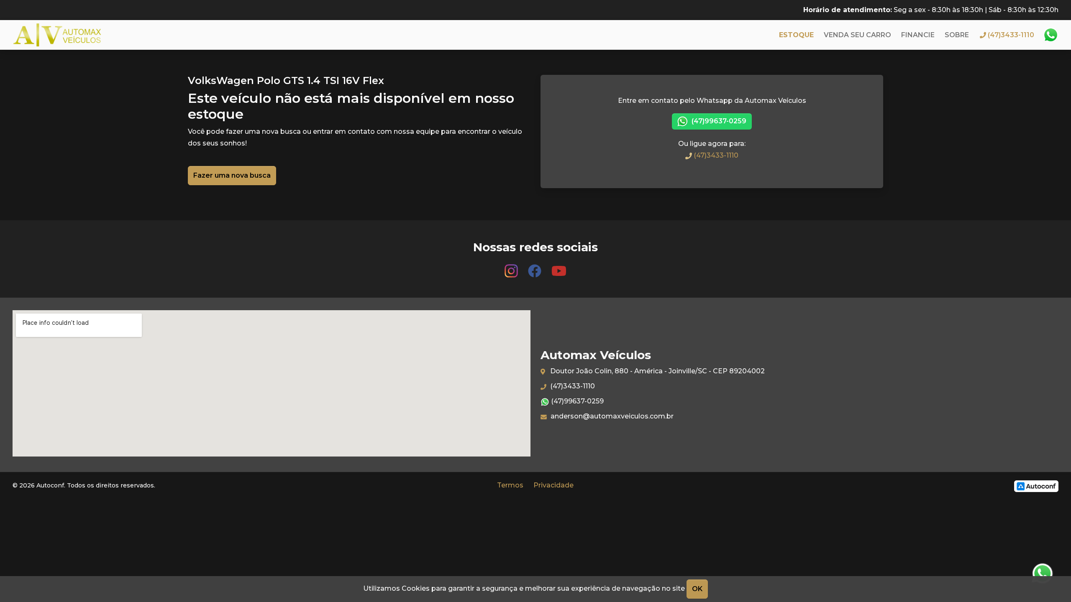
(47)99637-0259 (718, 121)
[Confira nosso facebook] (535, 267)
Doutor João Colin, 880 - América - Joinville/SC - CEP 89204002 (656, 371)
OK (697, 589)
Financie (918, 35)
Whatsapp (1050, 35)
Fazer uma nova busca (232, 175)
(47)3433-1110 (715, 155)
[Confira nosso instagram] (512, 267)
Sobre (957, 35)
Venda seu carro (857, 35)
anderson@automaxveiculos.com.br (611, 416)
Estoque (796, 35)
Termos (510, 485)
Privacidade (553, 485)
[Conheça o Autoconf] (1036, 486)
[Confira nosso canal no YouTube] (559, 267)
